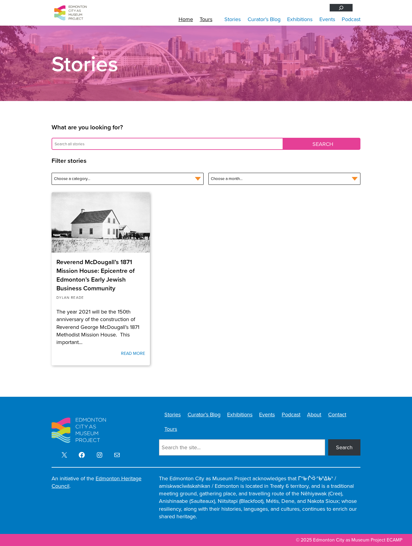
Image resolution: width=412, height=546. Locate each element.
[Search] (341, 7)
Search (344, 447)
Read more (133, 353)
